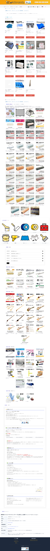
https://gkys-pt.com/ (11, 528)
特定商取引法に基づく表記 (16, 541)
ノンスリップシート (26, 10)
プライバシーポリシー (16, 540)
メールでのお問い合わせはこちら (13, 526)
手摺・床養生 (21, 10)
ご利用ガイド (16, 542)
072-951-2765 (10, 522)
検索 (20, 6)
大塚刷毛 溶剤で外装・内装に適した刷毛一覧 (33, 540)
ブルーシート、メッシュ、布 (15, 10)
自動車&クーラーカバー (8, 10)
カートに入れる (9, 37)
